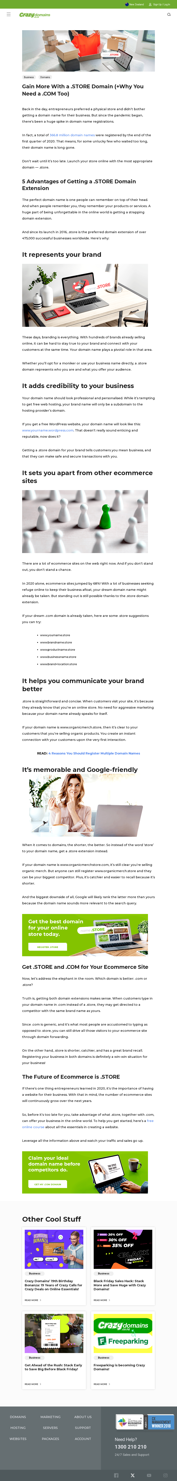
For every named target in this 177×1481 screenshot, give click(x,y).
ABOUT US (83, 1417)
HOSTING (18, 1428)
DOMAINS (18, 1417)
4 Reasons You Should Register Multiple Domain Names (94, 753)
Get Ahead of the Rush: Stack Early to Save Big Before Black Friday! (53, 1367)
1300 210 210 (131, 1447)
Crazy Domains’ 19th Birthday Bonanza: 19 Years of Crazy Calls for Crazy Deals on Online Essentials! (53, 1285)
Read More (32, 1300)
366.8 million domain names (72, 135)
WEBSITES (18, 1439)
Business (29, 77)
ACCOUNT (83, 1439)
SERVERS (50, 1428)
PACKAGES (50, 1439)
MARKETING (50, 1417)
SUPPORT (83, 1428)
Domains (45, 77)
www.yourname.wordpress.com (47, 430)
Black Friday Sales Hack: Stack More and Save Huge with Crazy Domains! (120, 1285)
